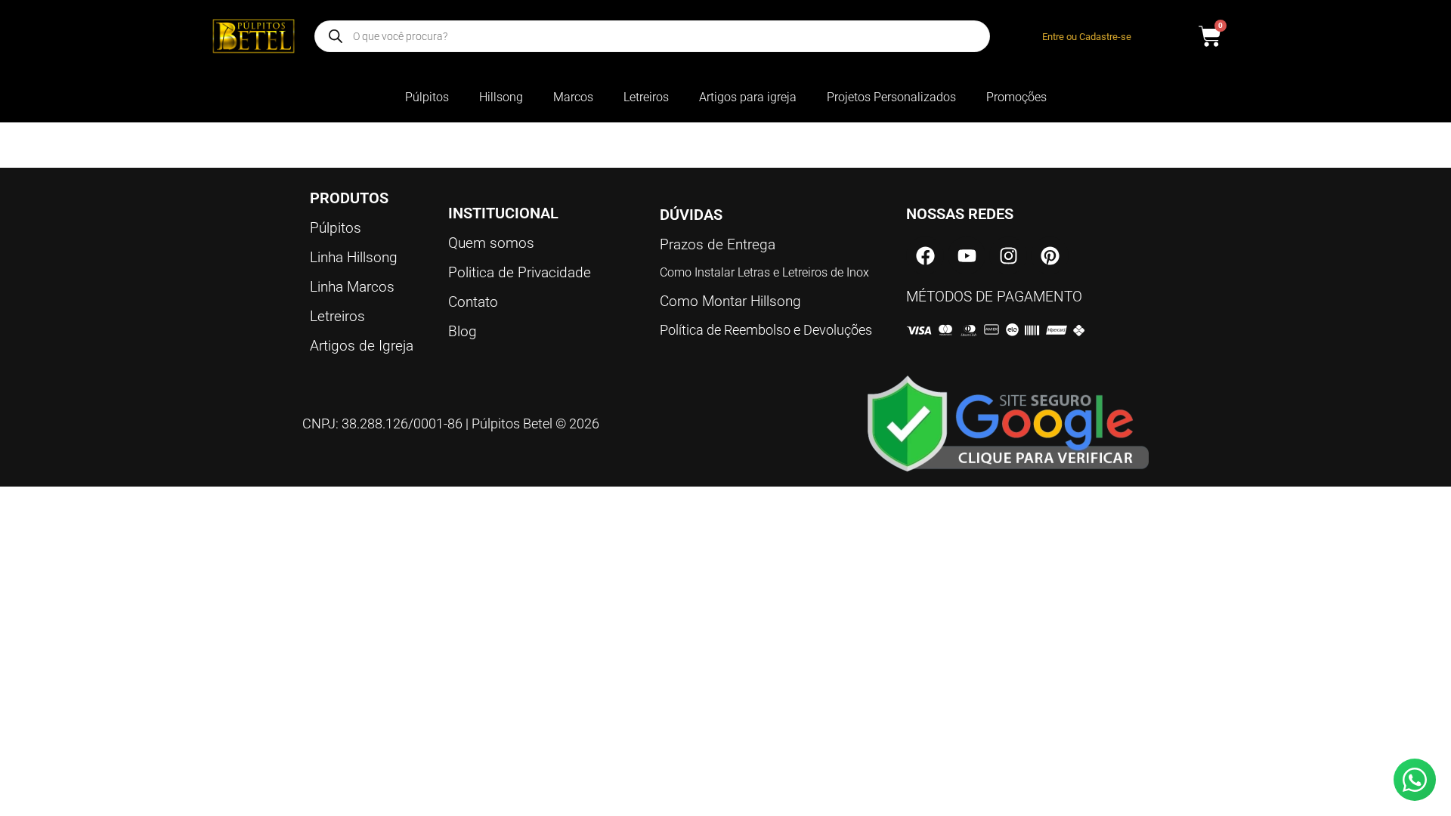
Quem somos (491, 243)
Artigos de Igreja (361, 345)
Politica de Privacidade (519, 272)
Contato (473, 302)
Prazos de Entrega (717, 244)
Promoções (1016, 97)
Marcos (573, 97)
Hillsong (501, 97)
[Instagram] (1008, 255)
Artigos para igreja (748, 97)
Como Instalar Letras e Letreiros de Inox (764, 272)
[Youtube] (966, 255)
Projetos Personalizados (891, 97)
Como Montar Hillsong (730, 301)
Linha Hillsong (354, 257)
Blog (462, 331)
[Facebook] (925, 255)
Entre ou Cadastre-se (1086, 36)
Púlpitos (427, 97)
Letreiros (646, 97)
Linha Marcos (352, 286)
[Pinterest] (1050, 255)
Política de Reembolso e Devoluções (766, 330)
